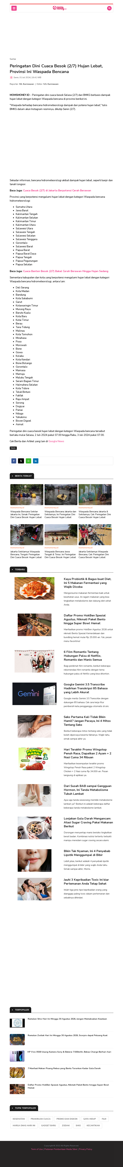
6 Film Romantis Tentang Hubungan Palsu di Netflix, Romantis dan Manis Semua (83, 656)
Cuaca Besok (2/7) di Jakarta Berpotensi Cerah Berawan (57, 190)
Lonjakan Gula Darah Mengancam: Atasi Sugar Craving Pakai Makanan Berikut (88, 822)
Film (104, 1119)
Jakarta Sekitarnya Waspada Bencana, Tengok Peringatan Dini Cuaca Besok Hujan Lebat (26, 554)
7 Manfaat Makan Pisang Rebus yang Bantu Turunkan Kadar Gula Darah (64, 1068)
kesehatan (19, 1119)
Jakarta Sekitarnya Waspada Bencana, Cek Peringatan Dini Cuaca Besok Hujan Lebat (94, 554)
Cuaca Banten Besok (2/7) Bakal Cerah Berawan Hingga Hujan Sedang (65, 271)
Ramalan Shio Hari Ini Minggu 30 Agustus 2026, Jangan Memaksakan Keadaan (67, 1018)
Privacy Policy (85, 1149)
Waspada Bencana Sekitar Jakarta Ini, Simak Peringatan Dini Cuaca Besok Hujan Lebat (26, 514)
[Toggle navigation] (14, 8)
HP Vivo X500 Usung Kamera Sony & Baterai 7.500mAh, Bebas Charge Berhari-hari (69, 1051)
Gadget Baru (48, 1125)
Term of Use (37, 1149)
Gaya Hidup (89, 1119)
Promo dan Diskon (67, 1119)
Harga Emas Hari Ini (24, 1125)
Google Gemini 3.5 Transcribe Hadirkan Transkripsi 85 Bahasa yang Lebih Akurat (86, 688)
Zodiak (66, 1125)
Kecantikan (93, 1125)
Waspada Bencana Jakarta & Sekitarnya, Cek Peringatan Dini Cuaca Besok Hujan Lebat (95, 514)
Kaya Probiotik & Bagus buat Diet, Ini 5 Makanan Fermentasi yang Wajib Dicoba (87, 583)
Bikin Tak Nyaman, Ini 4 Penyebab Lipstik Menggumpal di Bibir (87, 853)
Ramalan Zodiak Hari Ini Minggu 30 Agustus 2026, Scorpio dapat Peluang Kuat (67, 1035)
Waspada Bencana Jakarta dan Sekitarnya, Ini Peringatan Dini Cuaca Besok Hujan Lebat (60, 514)
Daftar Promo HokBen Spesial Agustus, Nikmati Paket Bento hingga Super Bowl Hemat (85, 619)
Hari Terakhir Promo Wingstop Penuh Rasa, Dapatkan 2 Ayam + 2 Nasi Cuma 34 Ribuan (87, 753)
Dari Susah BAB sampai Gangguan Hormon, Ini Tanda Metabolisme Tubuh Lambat (87, 790)
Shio (78, 1125)
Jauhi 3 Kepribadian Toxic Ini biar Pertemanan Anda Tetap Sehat (86, 882)
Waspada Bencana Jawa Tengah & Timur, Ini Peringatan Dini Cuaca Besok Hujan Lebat (60, 554)
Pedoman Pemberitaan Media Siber (60, 1149)
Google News (56, 441)
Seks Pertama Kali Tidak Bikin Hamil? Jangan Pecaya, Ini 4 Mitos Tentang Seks (87, 721)
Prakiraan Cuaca (41, 1119)
